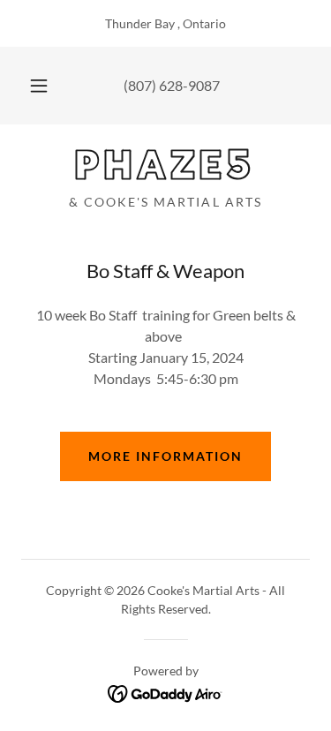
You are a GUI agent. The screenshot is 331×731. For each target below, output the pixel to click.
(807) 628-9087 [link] (172, 85)
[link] (165, 166)
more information (165, 455)
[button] (38, 85)
